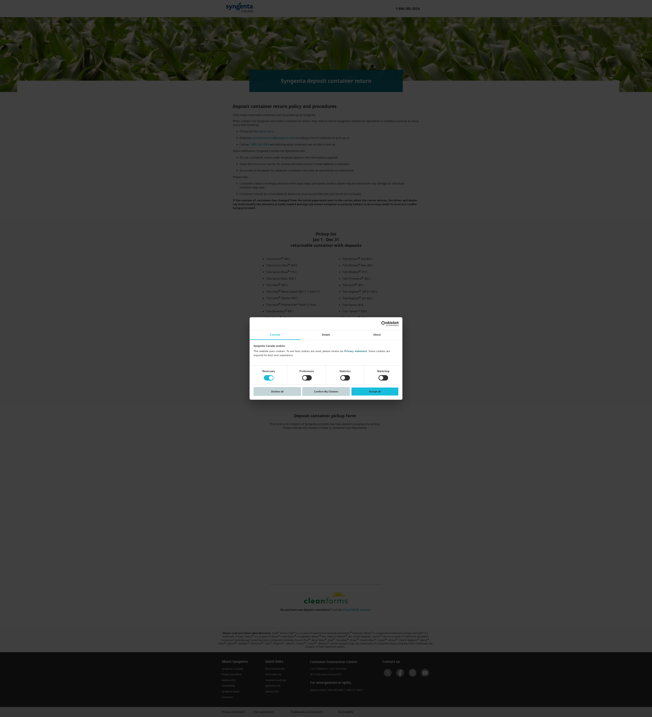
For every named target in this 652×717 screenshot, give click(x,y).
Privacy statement (355, 351)
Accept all (375, 391)
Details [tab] (326, 334)
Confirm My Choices (326, 391)
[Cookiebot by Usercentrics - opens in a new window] (384, 323)
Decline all (277, 391)
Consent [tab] (275, 334)
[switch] (307, 378)
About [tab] (377, 334)
